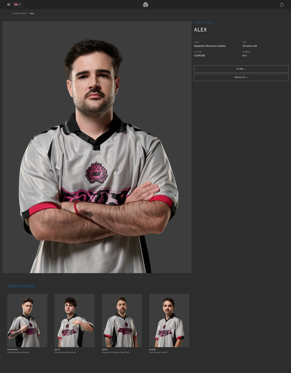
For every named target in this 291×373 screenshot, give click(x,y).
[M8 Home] (145, 4)
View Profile (27, 343)
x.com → (241, 69)
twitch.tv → (241, 77)
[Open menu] (8, 4)
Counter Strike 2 (19, 13)
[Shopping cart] (282, 5)
